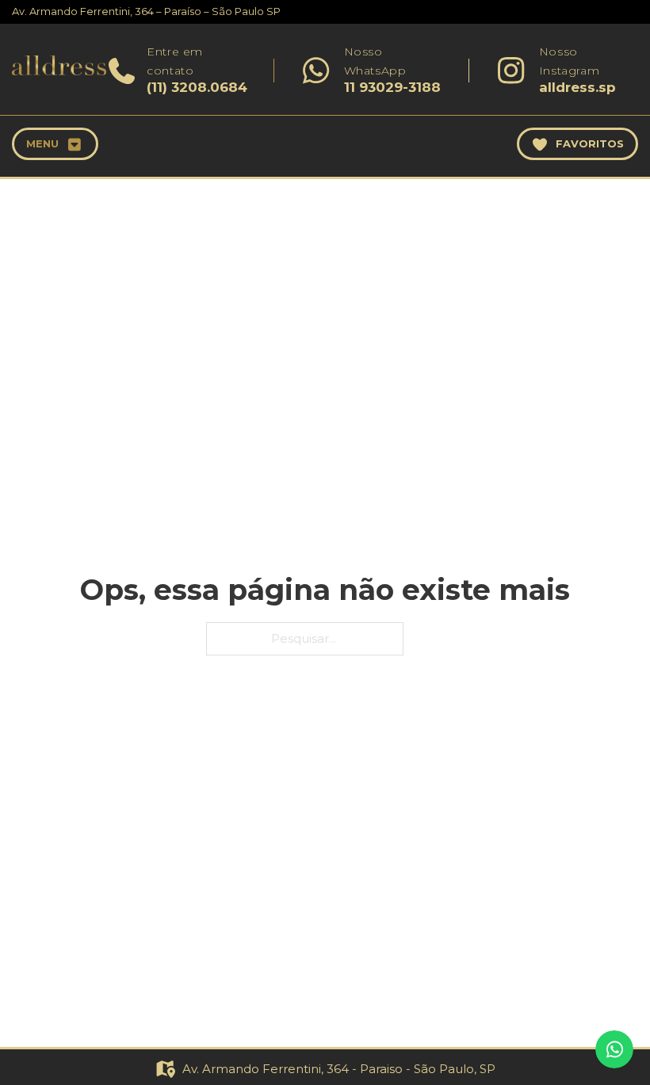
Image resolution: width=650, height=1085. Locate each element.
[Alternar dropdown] (75, 144)
